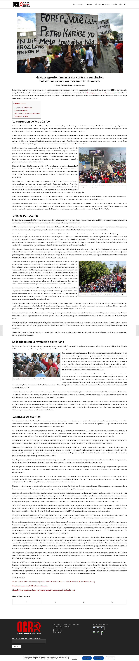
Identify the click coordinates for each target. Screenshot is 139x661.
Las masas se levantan (20, 116)
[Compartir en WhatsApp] (84, 602)
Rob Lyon (82, 85)
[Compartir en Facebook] (26, 602)
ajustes (74, 659)
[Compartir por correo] (112, 602)
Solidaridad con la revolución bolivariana (26, 113)
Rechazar (98, 658)
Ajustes (110, 658)
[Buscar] (125, 4)
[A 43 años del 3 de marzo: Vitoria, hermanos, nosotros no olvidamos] (1, 330)
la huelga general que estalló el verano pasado (103, 93)
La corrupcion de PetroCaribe (23, 108)
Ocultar (23, 103)
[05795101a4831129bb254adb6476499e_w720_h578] (70, 43)
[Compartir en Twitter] (55, 602)
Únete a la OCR (57, 632)
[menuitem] (78, 4)
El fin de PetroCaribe (20, 110)
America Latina (72, 85)
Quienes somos (57, 630)
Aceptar (87, 658)
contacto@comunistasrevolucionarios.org (80, 581)
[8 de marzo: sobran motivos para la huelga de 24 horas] (137, 330)
